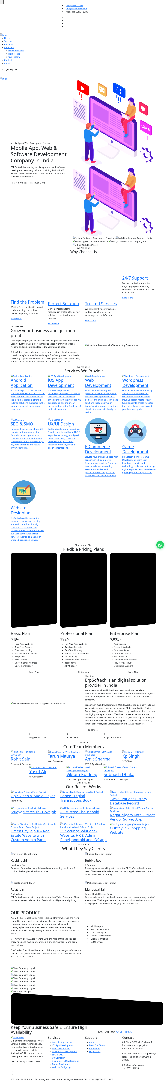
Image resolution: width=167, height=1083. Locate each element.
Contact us (94, 1048)
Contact (8, 60)
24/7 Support (135, 278)
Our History (14, 56)
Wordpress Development (64, 1051)
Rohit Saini (21, 759)
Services (8, 41)
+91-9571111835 (124, 1031)
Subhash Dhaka (119, 774)
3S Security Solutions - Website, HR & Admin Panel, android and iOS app (83, 835)
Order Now (34, 672)
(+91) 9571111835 (74, 5)
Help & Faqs (14, 53)
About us (93, 1042)
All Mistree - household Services (79, 814)
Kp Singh (131, 756)
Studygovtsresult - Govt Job (33, 811)
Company (9, 47)
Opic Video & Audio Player (33, 795)
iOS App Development (63, 1045)
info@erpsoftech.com (76, 8)
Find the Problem (27, 302)
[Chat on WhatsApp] (160, 545)
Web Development (61, 1048)
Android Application (62, 1042)
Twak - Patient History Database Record (128, 801)
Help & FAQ (94, 1051)
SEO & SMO (58, 1054)
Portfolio (8, 44)
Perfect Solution (63, 303)
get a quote (11, 69)
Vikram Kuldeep (82, 774)
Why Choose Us (16, 50)
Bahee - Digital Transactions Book (75, 798)
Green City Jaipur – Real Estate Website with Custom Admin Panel (30, 835)
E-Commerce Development (65, 1061)
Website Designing (61, 1067)
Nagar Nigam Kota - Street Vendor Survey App (132, 817)
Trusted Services (101, 303)
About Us (8, 63)
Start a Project (19, 182)
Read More (16, 318)
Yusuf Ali (37, 771)
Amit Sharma (98, 759)
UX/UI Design (58, 1057)
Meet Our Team (97, 1045)
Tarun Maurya (61, 756)
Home (7, 38)
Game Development (62, 1064)
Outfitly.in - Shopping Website (128, 830)
